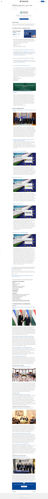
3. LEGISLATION (15, 290)
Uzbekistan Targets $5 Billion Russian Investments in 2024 (21, 394)
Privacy (23, 494)
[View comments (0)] (15, 9)
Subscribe (42, 1)
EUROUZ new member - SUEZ (18, 177)
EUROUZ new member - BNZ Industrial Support (20, 232)
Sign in (46, 1)
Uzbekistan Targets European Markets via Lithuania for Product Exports (23, 336)
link (25, 46)
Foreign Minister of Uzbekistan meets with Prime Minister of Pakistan (22, 408)
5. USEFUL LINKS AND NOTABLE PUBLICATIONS (21, 300)
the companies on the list (18, 54)
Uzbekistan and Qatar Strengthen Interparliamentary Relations (21, 433)
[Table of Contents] (0, 249)
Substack (21, 497)
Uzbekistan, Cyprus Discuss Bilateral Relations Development (21, 366)
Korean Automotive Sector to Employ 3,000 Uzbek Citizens (21, 444)
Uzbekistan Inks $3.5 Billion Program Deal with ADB (20, 457)
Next (33, 491)
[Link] (11, 22)
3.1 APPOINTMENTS (15, 291)
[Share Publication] (40, 1)
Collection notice (28, 494)
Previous (15, 491)
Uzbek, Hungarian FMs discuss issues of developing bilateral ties (22, 347)
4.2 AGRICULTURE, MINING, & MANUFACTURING (19, 295)
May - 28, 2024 (15, 65)
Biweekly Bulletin (14, 4)
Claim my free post (24, 486)
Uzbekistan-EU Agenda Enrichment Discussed (19, 356)
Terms (25, 494)
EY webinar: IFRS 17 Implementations (24, 65)
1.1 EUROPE (13, 282)
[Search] (38, 1)
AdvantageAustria (26, 60)
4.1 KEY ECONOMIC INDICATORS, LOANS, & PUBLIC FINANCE (20, 294)
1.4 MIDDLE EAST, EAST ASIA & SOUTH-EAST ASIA (18, 286)
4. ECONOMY (14, 293)
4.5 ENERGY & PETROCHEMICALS (17, 299)
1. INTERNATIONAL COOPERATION (18, 281)
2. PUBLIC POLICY (15, 288)
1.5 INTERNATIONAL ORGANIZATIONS (17, 287)
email (24, 55)
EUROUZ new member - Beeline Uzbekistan (20, 151)
